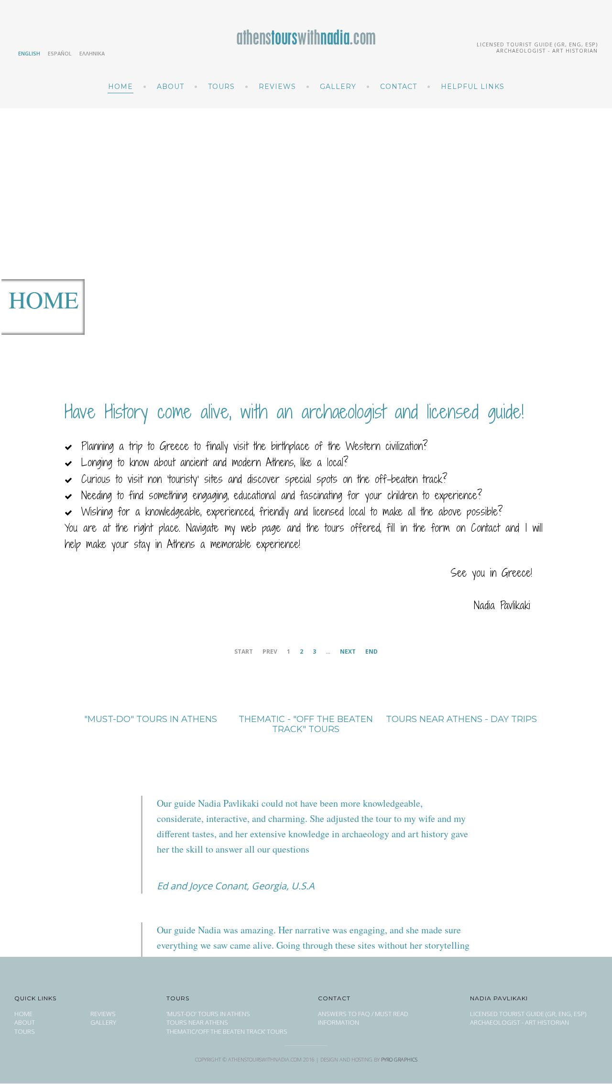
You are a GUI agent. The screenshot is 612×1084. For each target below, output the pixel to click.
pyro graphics (399, 1059)
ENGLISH (29, 53)
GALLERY (338, 86)
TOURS (221, 86)
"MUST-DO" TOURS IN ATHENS (150, 719)
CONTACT (398, 86)
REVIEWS (277, 86)
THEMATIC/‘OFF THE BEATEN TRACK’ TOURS (226, 1031)
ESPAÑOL (60, 53)
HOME (120, 86)
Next (348, 651)
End (371, 651)
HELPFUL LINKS (472, 86)
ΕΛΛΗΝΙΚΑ (92, 53)
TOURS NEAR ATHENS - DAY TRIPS (461, 719)
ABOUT (170, 86)
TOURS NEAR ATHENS (197, 1022)
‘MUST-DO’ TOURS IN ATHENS (208, 1013)
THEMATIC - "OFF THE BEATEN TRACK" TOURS (306, 724)
